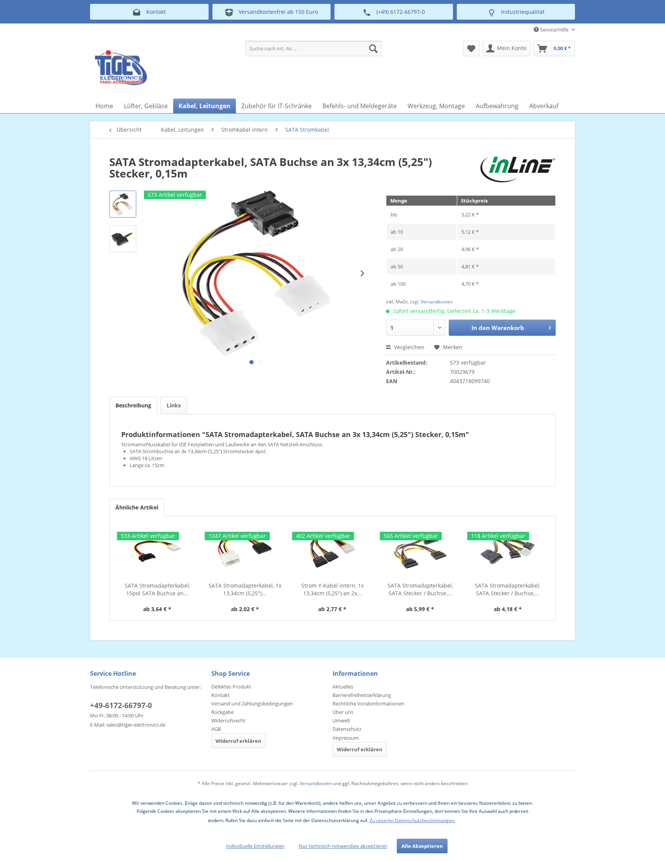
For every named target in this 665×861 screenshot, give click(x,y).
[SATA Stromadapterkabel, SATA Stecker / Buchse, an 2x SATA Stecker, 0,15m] (420, 551)
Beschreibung (133, 405)
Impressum (345, 737)
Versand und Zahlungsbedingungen (252, 703)
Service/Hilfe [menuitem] (554, 29)
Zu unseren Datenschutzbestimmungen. (412, 820)
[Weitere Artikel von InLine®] (518, 169)
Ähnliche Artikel (136, 507)
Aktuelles (342, 686)
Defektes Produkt (231, 686)
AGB (216, 728)
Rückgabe (222, 712)
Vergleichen (408, 347)
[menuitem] (313, 48)
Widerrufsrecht (228, 720)
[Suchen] (373, 48)
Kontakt (220, 695)
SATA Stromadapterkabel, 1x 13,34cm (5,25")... (245, 589)
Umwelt (341, 720)
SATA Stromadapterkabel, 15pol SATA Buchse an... (157, 589)
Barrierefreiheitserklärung (361, 695)
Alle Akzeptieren (422, 846)
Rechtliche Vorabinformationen (368, 703)
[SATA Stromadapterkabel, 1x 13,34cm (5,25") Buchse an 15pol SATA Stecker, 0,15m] (245, 551)
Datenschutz (346, 728)
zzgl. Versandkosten (431, 301)
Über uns (342, 712)
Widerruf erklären (238, 740)
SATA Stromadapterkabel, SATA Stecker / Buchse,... (420, 589)
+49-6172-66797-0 (121, 705)
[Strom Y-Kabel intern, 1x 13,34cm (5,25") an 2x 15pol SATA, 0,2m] (332, 551)
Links (174, 405)
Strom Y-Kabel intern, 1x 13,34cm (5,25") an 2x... (332, 589)
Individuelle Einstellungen (255, 846)
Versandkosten (316, 783)
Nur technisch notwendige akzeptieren (343, 846)
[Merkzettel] (471, 48)
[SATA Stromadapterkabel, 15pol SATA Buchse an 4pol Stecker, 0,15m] (157, 551)
